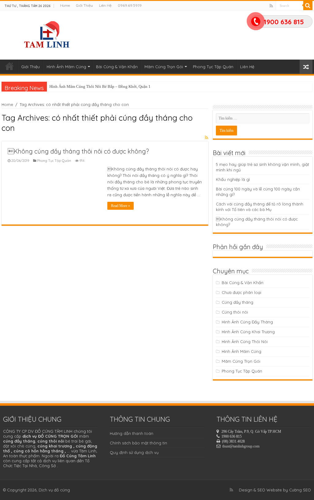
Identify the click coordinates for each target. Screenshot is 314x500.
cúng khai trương (54, 445)
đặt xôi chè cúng (19, 445)
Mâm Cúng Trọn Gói (163, 66)
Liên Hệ (105, 5)
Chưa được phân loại (241, 292)
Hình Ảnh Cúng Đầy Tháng (247, 321)
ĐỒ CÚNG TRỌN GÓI (58, 436)
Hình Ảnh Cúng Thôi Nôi (245, 341)
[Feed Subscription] (206, 137)
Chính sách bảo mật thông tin (138, 442)
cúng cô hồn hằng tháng (38, 450)
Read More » (120, 206)
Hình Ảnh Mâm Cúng (66, 66)
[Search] (307, 5)
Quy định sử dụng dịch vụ (134, 452)
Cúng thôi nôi (235, 312)
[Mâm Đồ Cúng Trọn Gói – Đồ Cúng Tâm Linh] (48, 33)
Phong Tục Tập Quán (213, 66)
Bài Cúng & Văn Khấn (117, 66)
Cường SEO (300, 489)
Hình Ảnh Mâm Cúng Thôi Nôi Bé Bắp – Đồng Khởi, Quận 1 (100, 86)
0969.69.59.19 (130, 5)
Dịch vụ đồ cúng (54, 489)
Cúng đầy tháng (237, 302)
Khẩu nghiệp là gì (233, 179)
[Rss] (271, 6)
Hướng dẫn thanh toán (131, 433)
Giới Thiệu (84, 5)
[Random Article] (306, 67)
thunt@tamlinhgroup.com (240, 446)
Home (65, 5)
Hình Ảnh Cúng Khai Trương (248, 331)
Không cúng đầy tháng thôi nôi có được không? (78, 151)
